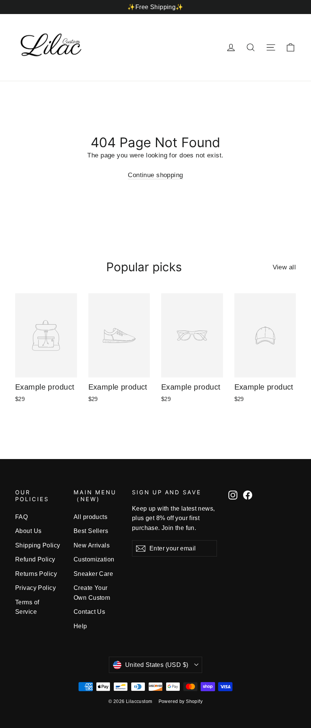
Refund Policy (35, 559)
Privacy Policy (35, 588)
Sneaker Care (93, 574)
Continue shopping (155, 175)
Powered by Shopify (181, 701)
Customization (94, 559)
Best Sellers (91, 531)
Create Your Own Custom (92, 593)
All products (90, 517)
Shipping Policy (37, 545)
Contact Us (89, 612)
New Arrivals (92, 545)
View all (284, 267)
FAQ (21, 517)
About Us (28, 531)
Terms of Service (27, 607)
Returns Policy (36, 574)
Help (80, 626)
